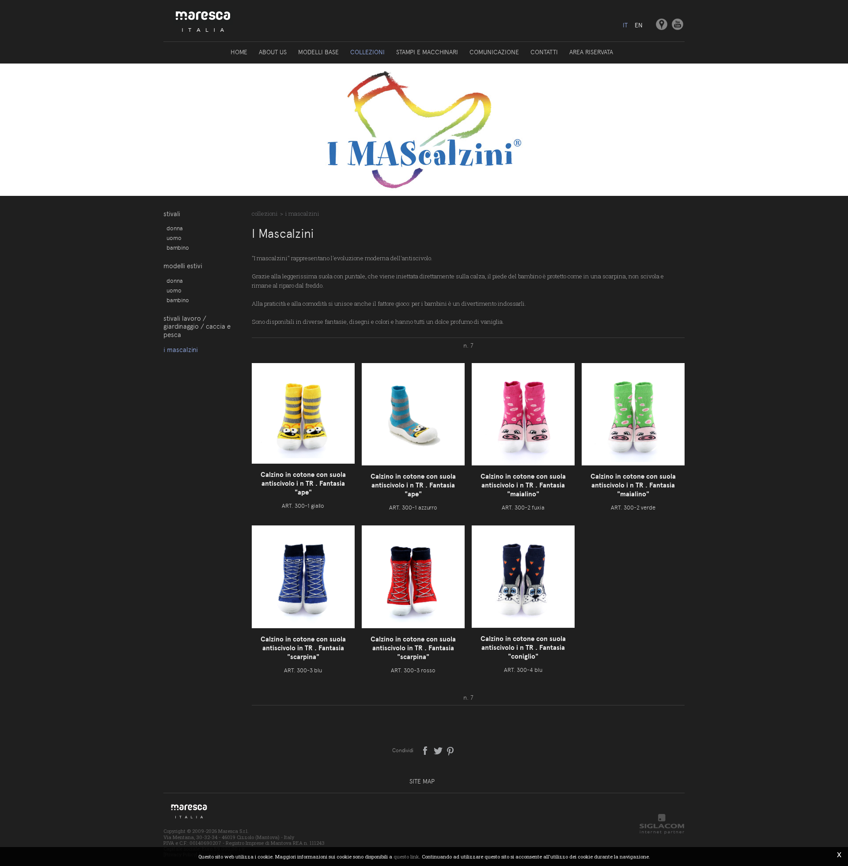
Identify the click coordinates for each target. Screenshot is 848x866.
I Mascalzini (180, 350)
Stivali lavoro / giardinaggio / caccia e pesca (197, 327)
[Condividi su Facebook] (426, 750)
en (639, 25)
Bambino (178, 247)
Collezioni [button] (367, 52)
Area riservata (591, 52)
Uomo (174, 238)
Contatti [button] (544, 52)
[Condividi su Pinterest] (450, 750)
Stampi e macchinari (427, 52)
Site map (422, 781)
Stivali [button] (171, 214)
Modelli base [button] (318, 52)
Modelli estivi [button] (182, 266)
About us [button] (273, 52)
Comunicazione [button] (494, 52)
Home (239, 52)
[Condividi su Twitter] (438, 750)
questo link (406, 856)
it (625, 25)
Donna (175, 228)
